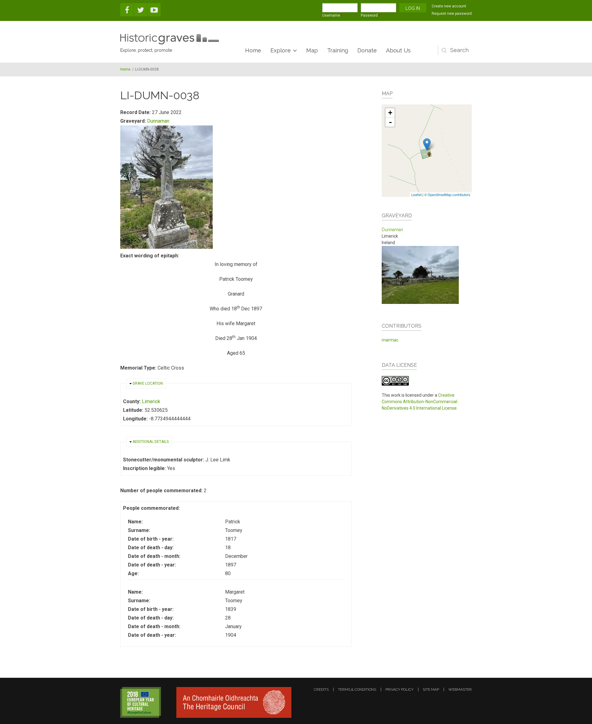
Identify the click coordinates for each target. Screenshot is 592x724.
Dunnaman (158, 121)
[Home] (169, 39)
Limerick (151, 401)
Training (337, 50)
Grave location (148, 383)
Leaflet (416, 194)
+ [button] (390, 113)
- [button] (390, 122)
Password (370, 15)
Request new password (452, 13)
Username (332, 15)
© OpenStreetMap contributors (447, 194)
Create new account (449, 6)
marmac (390, 339)
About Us (398, 50)
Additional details (151, 442)
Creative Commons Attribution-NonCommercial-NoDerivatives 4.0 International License (420, 402)
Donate (367, 50)
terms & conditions (357, 689)
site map (431, 689)
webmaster (460, 689)
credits (321, 689)
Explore (280, 50)
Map (312, 50)
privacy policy (399, 689)
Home (253, 50)
